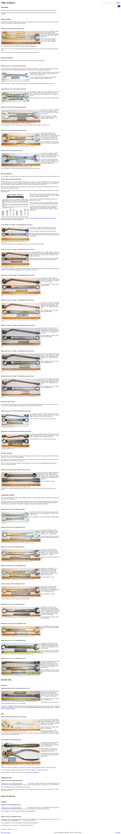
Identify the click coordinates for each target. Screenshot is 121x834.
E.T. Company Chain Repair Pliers (31, 772)
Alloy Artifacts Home (5, 832)
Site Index (118, 832)
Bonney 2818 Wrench (6, 219)
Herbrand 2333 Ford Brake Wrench (46, 707)
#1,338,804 (37, 767)
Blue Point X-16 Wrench (50, 218)
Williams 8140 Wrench (18, 219)
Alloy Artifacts (8, 2)
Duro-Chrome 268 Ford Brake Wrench (28, 707)
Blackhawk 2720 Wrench (39, 218)
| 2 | (14, 829)
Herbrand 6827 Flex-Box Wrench (49, 463)
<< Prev (9, 829)
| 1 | (12, 829)
